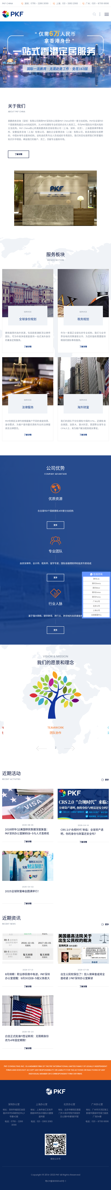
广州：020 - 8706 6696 (97, 3)
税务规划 (83, 319)
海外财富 (83, 407)
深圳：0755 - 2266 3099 (36, 3)
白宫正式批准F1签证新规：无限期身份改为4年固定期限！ (27, 1038)
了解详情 (28, 346)
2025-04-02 (28, 886)
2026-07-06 (83, 969)
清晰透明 (55, 733)
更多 (55, 525)
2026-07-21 (28, 969)
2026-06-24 (28, 1031)
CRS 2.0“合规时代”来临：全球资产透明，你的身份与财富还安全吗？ (82, 832)
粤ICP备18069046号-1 (55, 1181)
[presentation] (37, 748)
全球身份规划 (27, 319)
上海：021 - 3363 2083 (67, 3)
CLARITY (55, 728)
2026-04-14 (83, 825)
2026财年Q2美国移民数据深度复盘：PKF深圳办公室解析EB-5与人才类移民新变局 (27, 832)
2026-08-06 (27, 825)
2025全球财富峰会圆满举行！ (22, 891)
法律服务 (28, 407)
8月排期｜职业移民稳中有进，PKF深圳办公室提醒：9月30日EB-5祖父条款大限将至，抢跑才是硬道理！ (27, 976)
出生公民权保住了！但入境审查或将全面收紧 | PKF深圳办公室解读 (83, 976)
